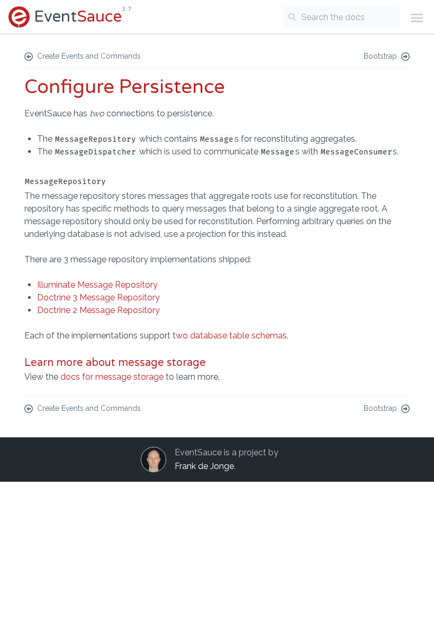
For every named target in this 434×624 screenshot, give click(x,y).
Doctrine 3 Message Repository (98, 297)
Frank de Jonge (204, 466)
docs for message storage (112, 377)
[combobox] (342, 16)
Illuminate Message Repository (97, 285)
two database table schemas (230, 336)
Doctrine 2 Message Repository (98, 310)
